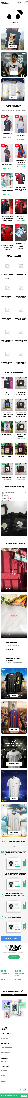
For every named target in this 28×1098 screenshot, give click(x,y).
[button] (2, 514)
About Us (3, 1061)
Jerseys (3, 1075)
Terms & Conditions (6, 1084)
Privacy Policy (17, 1084)
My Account (4, 1070)
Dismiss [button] (24, 1095)
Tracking (3, 1073)
